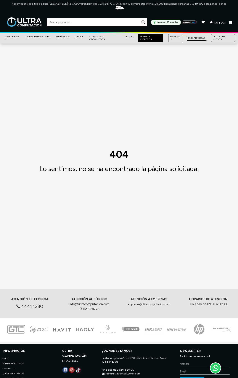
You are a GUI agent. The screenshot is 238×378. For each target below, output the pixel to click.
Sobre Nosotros (13, 363)
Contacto (8, 368)
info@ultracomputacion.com (89, 304)
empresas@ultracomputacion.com (149, 304)
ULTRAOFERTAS (196, 38)
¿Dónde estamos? (13, 373)
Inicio (5, 358)
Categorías (12, 36)
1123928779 (90, 309)
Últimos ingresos (146, 38)
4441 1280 (31, 306)
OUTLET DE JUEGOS (219, 38)
